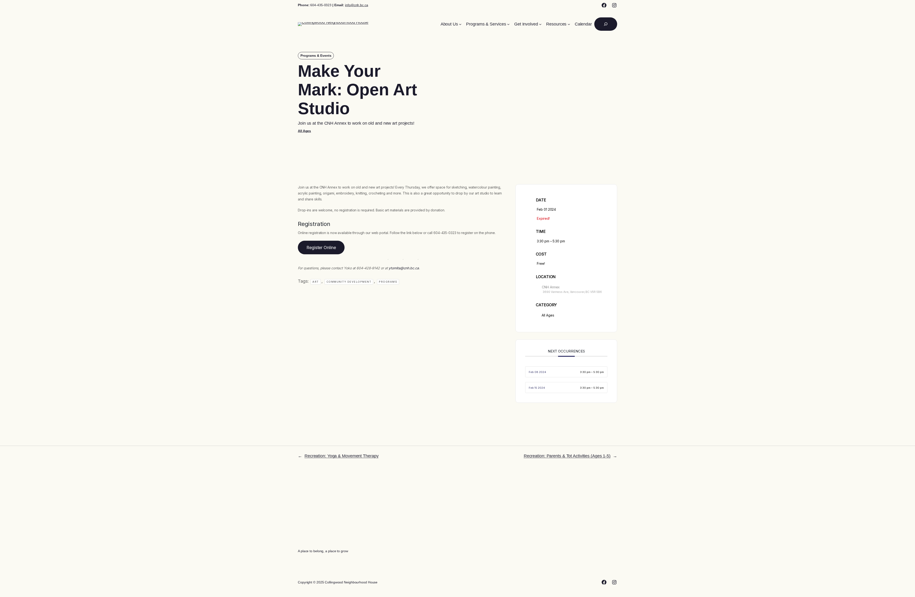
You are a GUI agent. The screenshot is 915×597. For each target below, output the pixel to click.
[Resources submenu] (569, 24)
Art (315, 281)
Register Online (321, 247)
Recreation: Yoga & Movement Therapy (342, 456)
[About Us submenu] (460, 24)
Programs (388, 281)
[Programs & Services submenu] (508, 24)
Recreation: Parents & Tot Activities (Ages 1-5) (567, 456)
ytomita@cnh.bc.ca (404, 268)
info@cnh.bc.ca (356, 5)
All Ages (304, 131)
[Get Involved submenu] (540, 24)
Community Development (348, 281)
